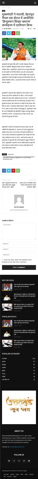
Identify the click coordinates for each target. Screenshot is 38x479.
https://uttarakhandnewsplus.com (19, 210)
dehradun (11, 154)
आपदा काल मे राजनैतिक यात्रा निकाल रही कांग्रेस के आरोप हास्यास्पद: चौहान (28, 185)
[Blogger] (9, 461)
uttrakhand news (7, 159)
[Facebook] (4, 33)
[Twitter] (9, 33)
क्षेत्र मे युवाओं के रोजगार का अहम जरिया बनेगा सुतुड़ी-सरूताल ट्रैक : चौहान (9, 185)
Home (4, 8)
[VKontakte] (29, 461)
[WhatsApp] (18, 33)
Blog (8, 8)
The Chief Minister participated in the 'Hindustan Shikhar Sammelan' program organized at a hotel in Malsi (19, 157)
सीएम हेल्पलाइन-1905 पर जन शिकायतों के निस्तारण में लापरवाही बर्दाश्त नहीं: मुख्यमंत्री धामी (24, 296)
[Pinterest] (13, 33)
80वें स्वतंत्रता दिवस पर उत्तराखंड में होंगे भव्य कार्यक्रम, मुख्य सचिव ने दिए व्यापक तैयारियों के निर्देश (24, 306)
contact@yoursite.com (17, 447)
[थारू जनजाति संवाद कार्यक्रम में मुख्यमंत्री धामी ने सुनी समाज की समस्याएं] (7, 287)
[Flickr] (19, 461)
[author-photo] (19, 204)
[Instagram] (24, 461)
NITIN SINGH (7, 28)
